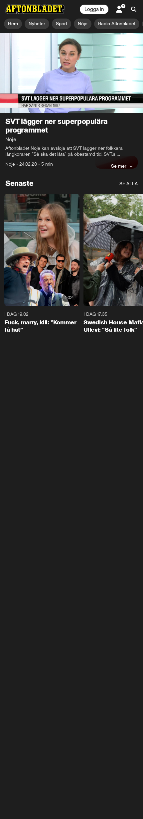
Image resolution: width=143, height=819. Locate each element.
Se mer (118, 166)
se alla (128, 184)
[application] (71, 73)
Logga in (94, 9)
